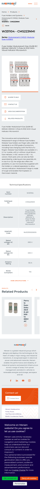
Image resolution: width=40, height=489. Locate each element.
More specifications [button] (18, 280)
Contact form (14, 398)
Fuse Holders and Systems (12, 15)
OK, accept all (10, 478)
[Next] (36, 290)
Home (4, 12)
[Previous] (32, 290)
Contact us (12, 104)
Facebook (10, 380)
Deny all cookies (29, 478)
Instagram (29, 380)
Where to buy (13, 97)
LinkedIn (17, 380)
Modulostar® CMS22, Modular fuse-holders (15, 19)
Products (13, 12)
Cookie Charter (19, 470)
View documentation (16, 111)
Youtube (23, 380)
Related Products (15, 118)
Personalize (20, 484)
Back (7, 25)
